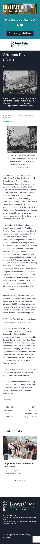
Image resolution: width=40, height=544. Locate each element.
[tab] (15, 480)
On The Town (7, 121)
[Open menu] (6, 43)
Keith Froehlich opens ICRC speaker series (9, 412)
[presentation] (20, 447)
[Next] (34, 457)
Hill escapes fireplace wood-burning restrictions (29, 412)
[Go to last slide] (6, 457)
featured (7, 399)
